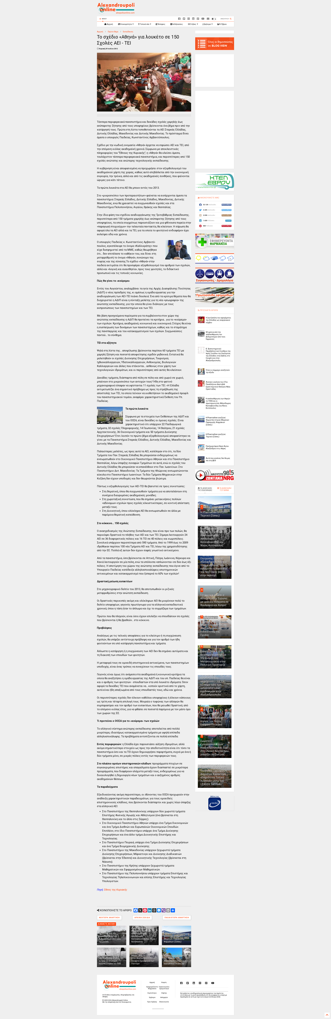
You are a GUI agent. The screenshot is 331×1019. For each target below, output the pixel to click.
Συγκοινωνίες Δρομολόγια (164, 988)
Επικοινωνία (164, 1002)
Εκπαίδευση (128, 32)
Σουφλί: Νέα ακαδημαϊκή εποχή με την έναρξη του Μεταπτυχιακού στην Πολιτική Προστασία (213, 658)
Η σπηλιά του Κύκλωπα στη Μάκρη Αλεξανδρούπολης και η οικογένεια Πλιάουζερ (175, 959)
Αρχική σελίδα (142, 917)
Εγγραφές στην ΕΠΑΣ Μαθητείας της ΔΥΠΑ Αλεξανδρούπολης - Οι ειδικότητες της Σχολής (213, 628)
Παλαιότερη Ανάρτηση (177, 917)
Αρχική (109, 24)
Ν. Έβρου (223, 24)
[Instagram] (188, 19)
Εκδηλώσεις (177, 24)
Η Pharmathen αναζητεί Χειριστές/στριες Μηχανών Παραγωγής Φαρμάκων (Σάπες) (174, 937)
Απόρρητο (164, 997)
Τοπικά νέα (144, 24)
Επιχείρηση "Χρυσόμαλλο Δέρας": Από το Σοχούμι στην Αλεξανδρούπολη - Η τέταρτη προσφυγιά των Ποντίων (143, 958)
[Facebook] (179, 19)
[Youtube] (202, 19)
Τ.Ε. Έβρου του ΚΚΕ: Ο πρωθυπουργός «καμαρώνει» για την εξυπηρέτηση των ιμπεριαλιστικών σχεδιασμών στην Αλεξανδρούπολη (213, 684)
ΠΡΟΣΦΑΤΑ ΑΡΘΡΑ (209, 310)
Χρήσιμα (207, 24)
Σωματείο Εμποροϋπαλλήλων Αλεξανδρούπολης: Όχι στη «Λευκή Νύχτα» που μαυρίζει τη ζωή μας (214, 747)
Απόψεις (161, 24)
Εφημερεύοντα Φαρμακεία (152, 988)
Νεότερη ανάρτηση (109, 917)
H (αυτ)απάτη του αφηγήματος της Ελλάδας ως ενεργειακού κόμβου (218, 320)
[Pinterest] (198, 19)
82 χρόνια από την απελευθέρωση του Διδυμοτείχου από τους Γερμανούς (110, 937)
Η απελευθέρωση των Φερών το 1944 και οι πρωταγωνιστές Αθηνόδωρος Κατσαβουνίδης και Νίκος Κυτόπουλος (218, 403)
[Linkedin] (193, 19)
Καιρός (164, 982)
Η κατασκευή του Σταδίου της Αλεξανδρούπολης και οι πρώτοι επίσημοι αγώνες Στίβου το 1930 (111, 959)
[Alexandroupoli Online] (115, 13)
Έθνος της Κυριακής (115, 889)
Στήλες (193, 24)
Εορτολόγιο (152, 993)
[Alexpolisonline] (208, 19)
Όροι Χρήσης (152, 1002)
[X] (184, 19)
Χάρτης (164, 993)
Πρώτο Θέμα (113, 32)
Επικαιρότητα (126, 24)
